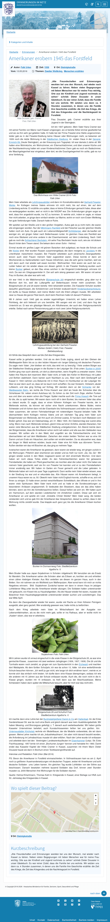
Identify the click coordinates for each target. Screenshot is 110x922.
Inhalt (32, 919)
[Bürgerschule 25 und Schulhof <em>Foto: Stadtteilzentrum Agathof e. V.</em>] (55, 687)
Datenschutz (53, 919)
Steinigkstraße (68, 67)
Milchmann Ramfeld (50, 227)
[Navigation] (105, 4)
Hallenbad (83, 719)
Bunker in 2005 (93, 368)
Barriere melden (86, 919)
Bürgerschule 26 (55, 279)
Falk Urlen (26, 67)
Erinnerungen (28, 52)
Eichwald (83, 664)
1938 (46, 67)
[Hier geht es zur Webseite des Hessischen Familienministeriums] (27, 901)
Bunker (19, 269)
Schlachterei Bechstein (36, 240)
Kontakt (41, 919)
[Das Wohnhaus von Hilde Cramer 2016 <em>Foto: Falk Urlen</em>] (55, 158)
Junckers (90, 250)
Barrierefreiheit (69, 919)
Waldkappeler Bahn (18, 390)
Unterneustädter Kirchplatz (22, 731)
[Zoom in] (96, 795)
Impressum (102, 919)
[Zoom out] (96, 799)
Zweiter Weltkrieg (53, 71)
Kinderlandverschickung (88, 288)
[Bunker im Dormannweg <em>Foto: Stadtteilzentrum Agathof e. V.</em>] (55, 509)
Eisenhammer (78, 740)
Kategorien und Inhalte (22, 42)
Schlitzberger (74, 231)
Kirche (16, 250)
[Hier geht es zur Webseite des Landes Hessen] (8, 4)
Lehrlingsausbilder (41, 202)
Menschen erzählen (74, 71)
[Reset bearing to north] (96, 803)
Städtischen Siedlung (57, 139)
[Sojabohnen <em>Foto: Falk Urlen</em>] (55, 619)
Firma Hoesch (82, 396)
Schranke (86, 386)
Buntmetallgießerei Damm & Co (58, 719)
